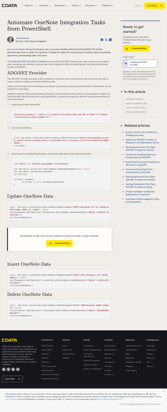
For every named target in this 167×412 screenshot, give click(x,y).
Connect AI (67, 350)
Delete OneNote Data (136, 112)
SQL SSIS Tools (68, 354)
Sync (64, 345)
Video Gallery (131, 370)
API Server (45, 362)
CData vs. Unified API (93, 369)
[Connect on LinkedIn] (110, 39)
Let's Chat (152, 5)
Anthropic (151, 345)
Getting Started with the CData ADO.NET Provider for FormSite (140, 178)
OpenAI (150, 366)
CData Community (134, 345)
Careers (108, 370)
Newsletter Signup (133, 362)
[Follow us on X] (106, 39)
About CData (110, 345)
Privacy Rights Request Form (109, 399)
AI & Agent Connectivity (89, 355)
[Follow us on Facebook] (102, 39)
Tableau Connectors (50, 378)
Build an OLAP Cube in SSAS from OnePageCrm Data (141, 134)
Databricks (151, 350)
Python (44, 358)
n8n (148, 362)
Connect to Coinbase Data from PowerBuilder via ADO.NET (141, 156)
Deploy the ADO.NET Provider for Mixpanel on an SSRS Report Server (142, 141)
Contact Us (109, 374)
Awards (108, 358)
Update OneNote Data (136, 103)
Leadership (109, 362)
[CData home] (11, 5)
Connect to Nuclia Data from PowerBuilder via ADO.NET (139, 171)
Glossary (129, 366)
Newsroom (109, 354)
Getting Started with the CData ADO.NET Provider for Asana (140, 185)
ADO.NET (45, 354)
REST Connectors (48, 366)
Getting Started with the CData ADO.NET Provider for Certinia (140, 148)
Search (137, 6)
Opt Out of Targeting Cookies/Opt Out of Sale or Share (139, 404)
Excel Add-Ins (47, 370)
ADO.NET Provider (134, 99)
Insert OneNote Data (135, 107)
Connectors (88, 345)
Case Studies (131, 350)
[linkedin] (4, 369)
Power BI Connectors (50, 374)
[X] (8, 369)
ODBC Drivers (47, 345)
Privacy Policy (11, 399)
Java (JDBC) (46, 350)
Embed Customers (92, 360)
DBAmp (65, 358)
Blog (127, 354)
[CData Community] (18, 369)
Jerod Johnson (23, 38)
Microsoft (151, 358)
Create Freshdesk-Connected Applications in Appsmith (140, 193)
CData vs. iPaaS (90, 364)
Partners (108, 366)
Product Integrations (92, 350)
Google (150, 354)
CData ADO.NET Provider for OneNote (29, 61)
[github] (13, 369)
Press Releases (111, 350)
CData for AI (107, 5)
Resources (130, 358)
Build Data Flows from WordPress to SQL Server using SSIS (143, 163)
